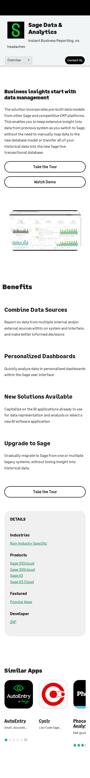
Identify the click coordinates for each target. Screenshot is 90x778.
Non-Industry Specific (28, 543)
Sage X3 (16, 575)
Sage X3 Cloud (22, 581)
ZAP (13, 621)
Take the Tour (45, 166)
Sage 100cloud (22, 563)
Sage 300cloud (22, 569)
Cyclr (44, 720)
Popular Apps (21, 601)
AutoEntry (15, 720)
